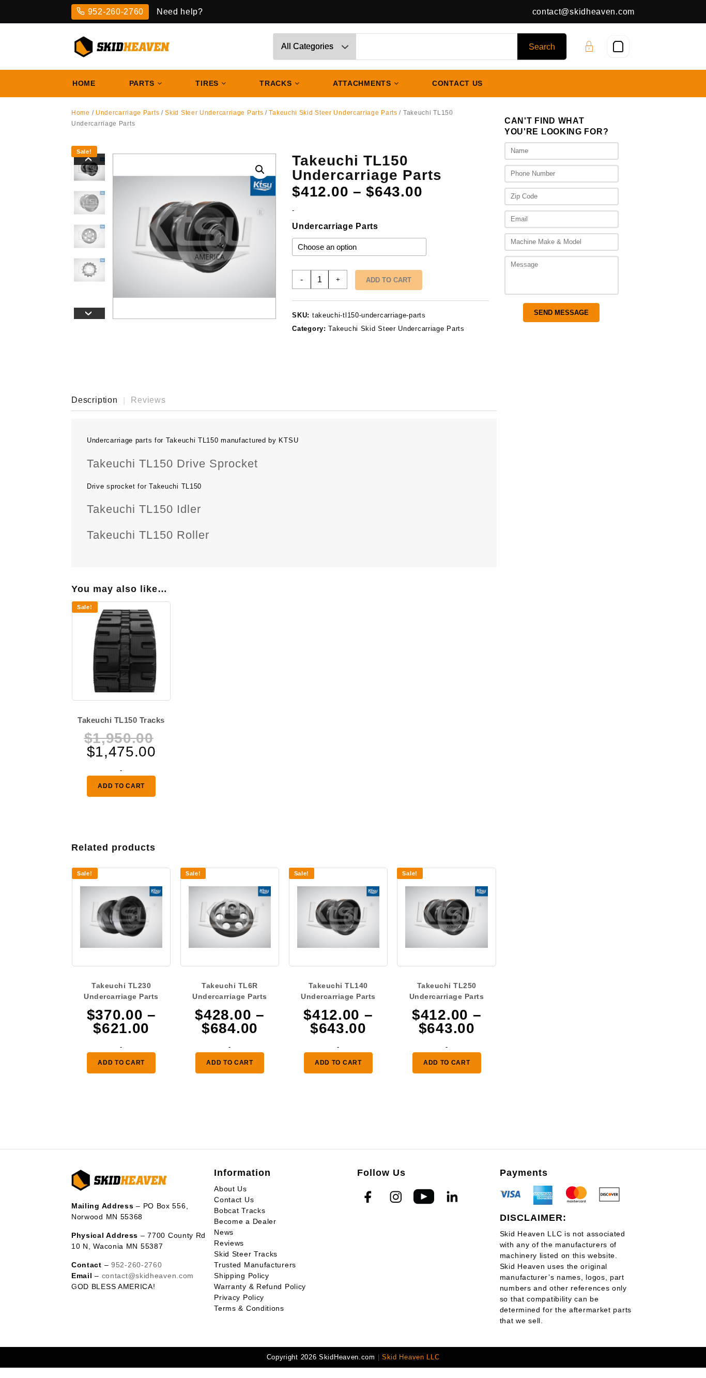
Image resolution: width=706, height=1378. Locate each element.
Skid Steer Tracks (246, 1254)
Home (80, 112)
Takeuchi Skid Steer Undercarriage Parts (333, 112)
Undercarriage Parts (127, 112)
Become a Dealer (245, 1221)
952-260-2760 (116, 11)
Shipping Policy (241, 1275)
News (224, 1232)
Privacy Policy (239, 1297)
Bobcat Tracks (239, 1210)
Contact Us (234, 1199)
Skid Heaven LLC (411, 1357)
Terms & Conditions (249, 1308)
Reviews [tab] (148, 400)
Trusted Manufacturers (255, 1265)
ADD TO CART (121, 786)
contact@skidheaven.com (583, 11)
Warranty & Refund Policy (260, 1286)
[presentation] (89, 159)
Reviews (229, 1243)
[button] (260, 169)
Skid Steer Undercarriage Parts (214, 112)
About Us (230, 1189)
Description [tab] (94, 400)
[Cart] (618, 46)
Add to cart (388, 280)
